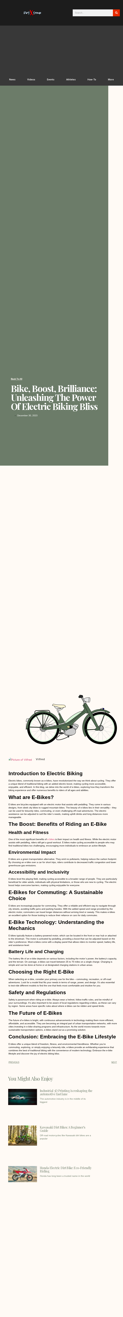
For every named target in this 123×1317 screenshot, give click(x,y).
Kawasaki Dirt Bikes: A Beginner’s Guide (62, 1129)
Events (50, 79)
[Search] (116, 12)
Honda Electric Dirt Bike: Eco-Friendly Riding (65, 1169)
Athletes (71, 79)
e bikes (51, 839)
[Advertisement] (61, 51)
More (111, 79)
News (12, 79)
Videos (31, 79)
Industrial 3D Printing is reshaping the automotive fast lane (66, 1092)
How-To (91, 79)
